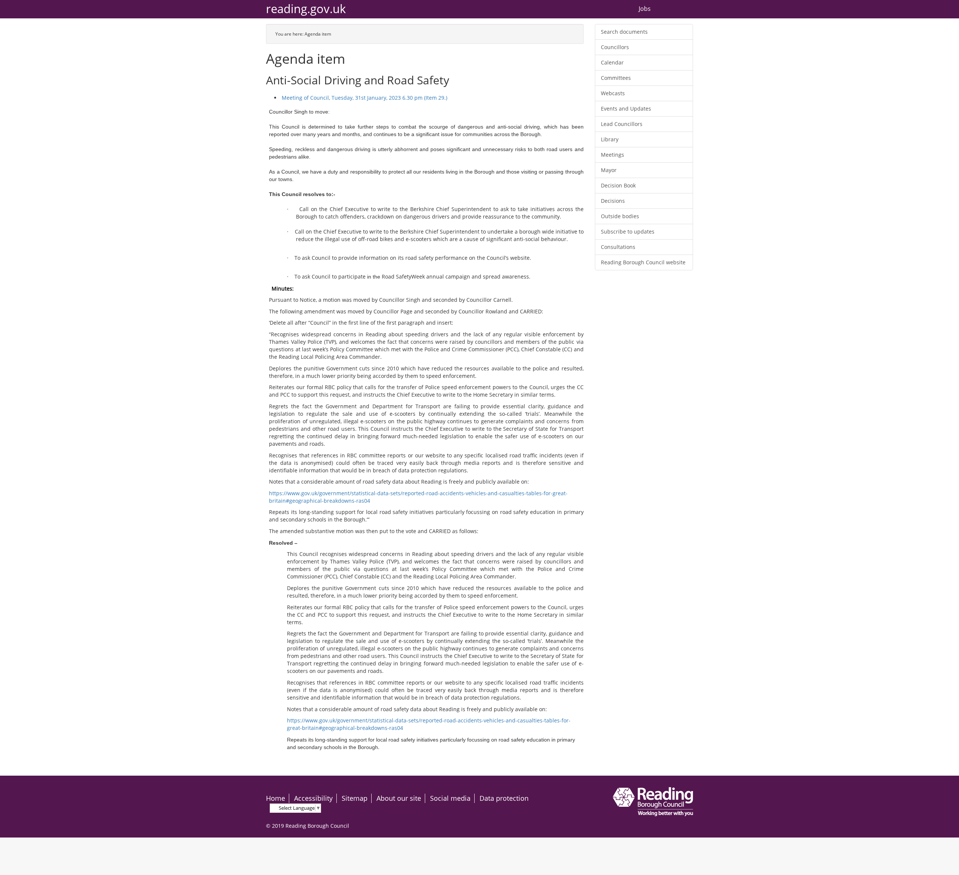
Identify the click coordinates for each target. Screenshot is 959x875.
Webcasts (613, 93)
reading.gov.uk (306, 9)
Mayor (609, 170)
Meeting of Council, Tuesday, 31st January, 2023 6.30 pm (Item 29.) (364, 97)
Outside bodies (620, 216)
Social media (450, 798)
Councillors (615, 47)
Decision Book (618, 185)
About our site (398, 798)
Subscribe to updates (627, 231)
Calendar (612, 62)
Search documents (624, 31)
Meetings (612, 154)
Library (609, 139)
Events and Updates (626, 108)
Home (275, 798)
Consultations (618, 246)
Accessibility (313, 798)
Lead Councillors (621, 123)
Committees (616, 77)
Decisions (613, 200)
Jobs (645, 9)
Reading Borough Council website (643, 262)
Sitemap (354, 798)
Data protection (504, 798)
